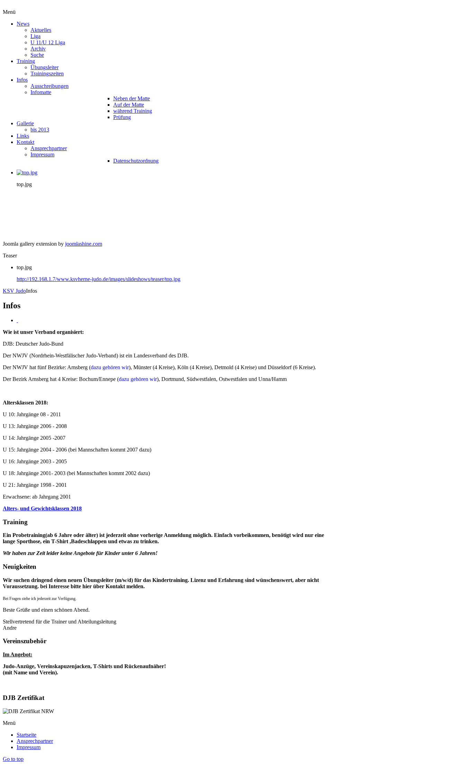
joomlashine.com (83, 244)
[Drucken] (17, 320)
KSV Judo (14, 291)
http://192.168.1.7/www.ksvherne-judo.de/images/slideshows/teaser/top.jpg (98, 279)
